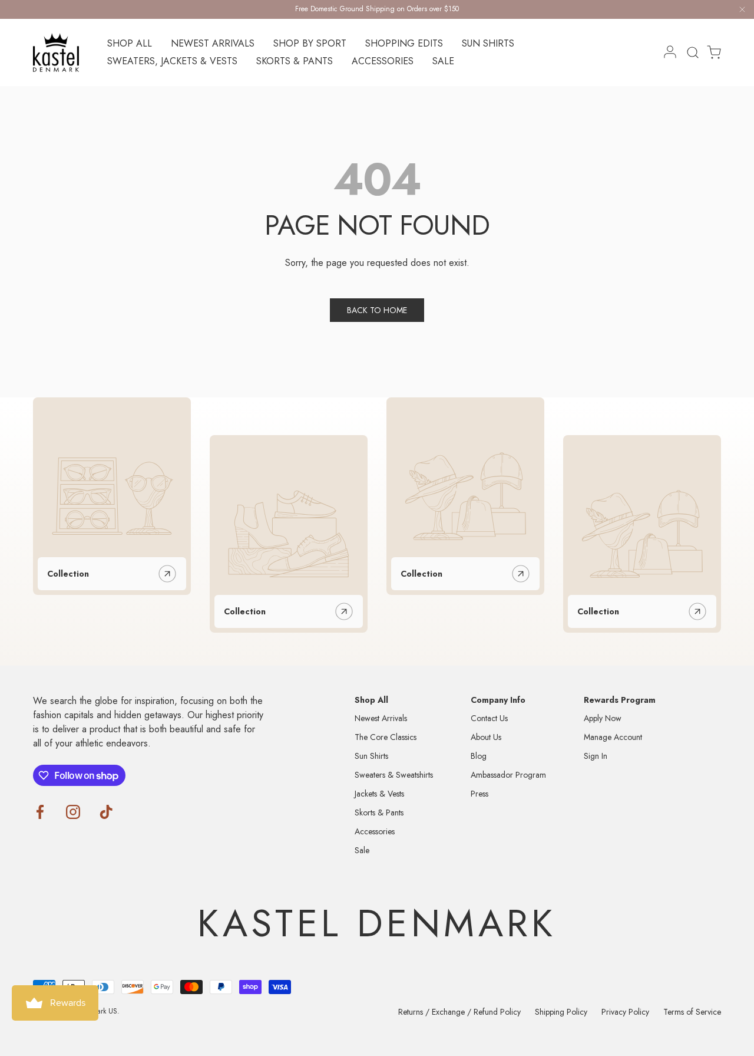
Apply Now (602, 718)
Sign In (595, 756)
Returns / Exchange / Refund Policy (459, 1012)
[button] (710, 52)
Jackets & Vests (379, 794)
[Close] (742, 11)
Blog (479, 756)
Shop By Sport (309, 43)
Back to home (377, 310)
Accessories (383, 61)
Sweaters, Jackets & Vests (172, 61)
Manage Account (613, 737)
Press (479, 794)
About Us (486, 737)
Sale (443, 61)
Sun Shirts (488, 43)
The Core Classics (385, 737)
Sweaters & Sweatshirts (394, 775)
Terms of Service (692, 1012)
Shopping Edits (404, 43)
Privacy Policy (625, 1012)
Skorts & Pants (294, 61)
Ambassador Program (508, 775)
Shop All (129, 43)
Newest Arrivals (212, 43)
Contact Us (489, 718)
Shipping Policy (561, 1012)
